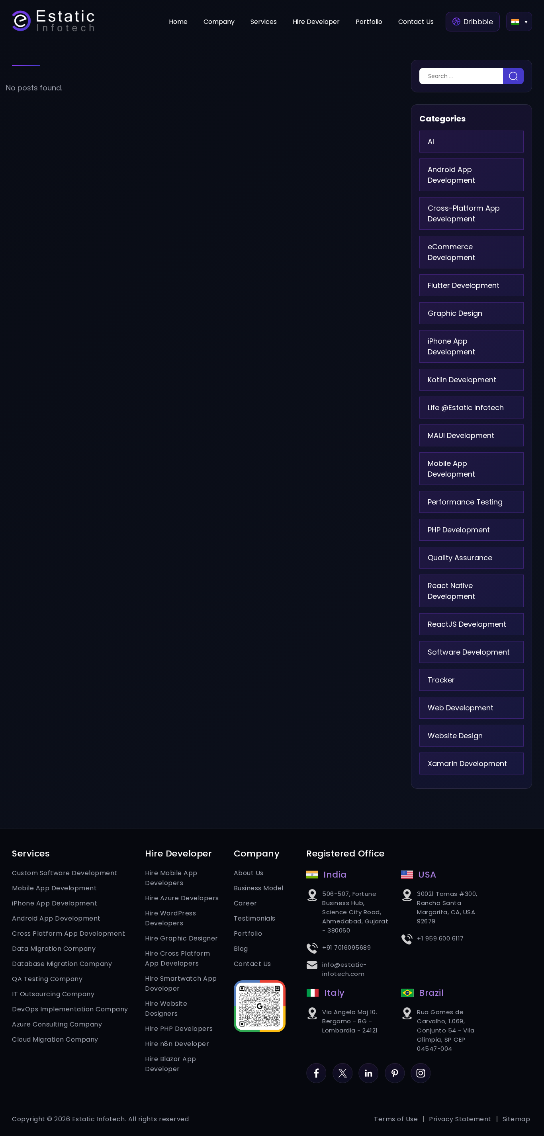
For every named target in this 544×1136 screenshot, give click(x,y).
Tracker (441, 680)
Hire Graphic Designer (181, 938)
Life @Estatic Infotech (466, 408)
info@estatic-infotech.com (344, 969)
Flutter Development (463, 285)
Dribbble (478, 22)
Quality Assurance (460, 558)
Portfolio (369, 21)
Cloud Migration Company (55, 1039)
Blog (241, 948)
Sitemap (516, 1119)
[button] (519, 21)
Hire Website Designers (166, 1008)
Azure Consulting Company (57, 1024)
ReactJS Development (467, 624)
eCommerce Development (451, 252)
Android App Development (451, 174)
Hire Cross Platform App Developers (177, 958)
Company (219, 21)
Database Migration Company (62, 963)
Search (513, 76)
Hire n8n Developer (177, 1043)
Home (178, 21)
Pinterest (395, 1068)
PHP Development (459, 530)
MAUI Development (461, 435)
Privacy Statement (460, 1119)
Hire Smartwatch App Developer (181, 983)
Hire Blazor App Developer (170, 1063)
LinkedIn (368, 1068)
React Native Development (451, 591)
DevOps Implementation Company (70, 1009)
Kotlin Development (462, 380)
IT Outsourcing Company (53, 994)
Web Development (460, 708)
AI (431, 142)
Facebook (316, 1068)
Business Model (259, 888)
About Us (249, 873)
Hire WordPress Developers (170, 918)
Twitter (342, 1068)
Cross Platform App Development (68, 933)
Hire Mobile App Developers (171, 878)
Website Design (455, 736)
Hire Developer (316, 21)
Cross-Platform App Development (464, 213)
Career (245, 903)
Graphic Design (455, 313)
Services (263, 21)
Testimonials (255, 918)
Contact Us (416, 21)
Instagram (421, 1068)
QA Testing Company (47, 978)
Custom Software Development (64, 873)
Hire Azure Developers (182, 898)
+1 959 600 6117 (440, 938)
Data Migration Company (54, 948)
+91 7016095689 (346, 947)
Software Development (469, 652)
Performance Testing (465, 502)
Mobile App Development (451, 468)
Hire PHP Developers (179, 1028)
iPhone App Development (451, 346)
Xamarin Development (467, 763)
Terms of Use (396, 1119)
